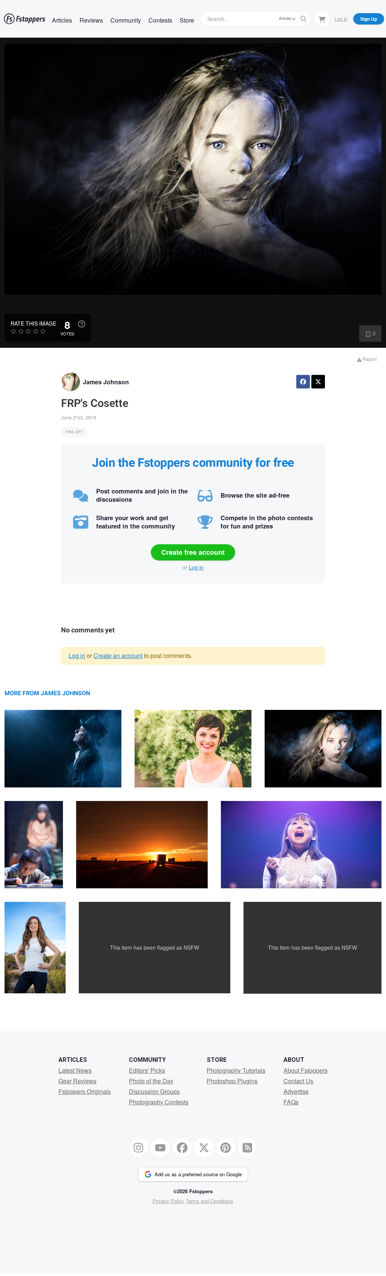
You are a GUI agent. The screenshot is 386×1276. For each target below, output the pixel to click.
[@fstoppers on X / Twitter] (204, 1147)
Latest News (75, 1070)
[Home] (24, 19)
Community (125, 20)
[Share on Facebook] (303, 381)
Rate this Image (33, 323)
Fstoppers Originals (84, 1091)
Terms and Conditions (209, 1200)
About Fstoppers (305, 1070)
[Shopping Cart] (321, 18)
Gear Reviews (77, 1081)
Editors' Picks (147, 1070)
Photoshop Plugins (232, 1081)
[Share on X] (318, 381)
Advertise (296, 1091)
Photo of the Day (151, 1081)
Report (369, 359)
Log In (341, 18)
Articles (62, 20)
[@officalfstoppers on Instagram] (138, 1147)
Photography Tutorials (236, 1070)
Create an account (117, 655)
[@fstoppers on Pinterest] (225, 1147)
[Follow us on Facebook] (182, 1147)
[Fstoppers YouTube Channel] (160, 1147)
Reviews (91, 20)
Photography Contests (158, 1102)
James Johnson (106, 382)
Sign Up (368, 18)
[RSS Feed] (247, 1147)
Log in (196, 567)
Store (187, 20)
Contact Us (298, 1081)
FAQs (291, 1102)
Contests (160, 20)
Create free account (193, 552)
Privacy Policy (168, 1200)
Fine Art (74, 432)
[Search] (303, 19)
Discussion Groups (154, 1091)
